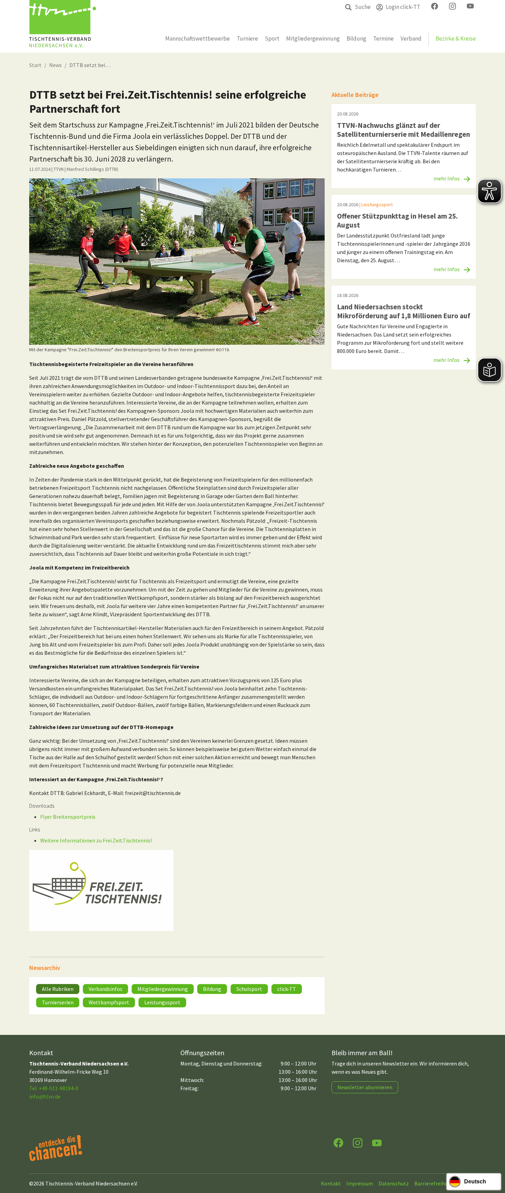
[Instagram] (357, 1142)
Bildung (212, 988)
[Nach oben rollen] (493, 1160)
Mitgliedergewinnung (162, 988)
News (55, 65)
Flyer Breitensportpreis (68, 816)
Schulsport (249, 988)
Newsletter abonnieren (364, 1087)
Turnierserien (58, 1002)
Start (35, 65)
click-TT (286, 988)
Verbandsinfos (105, 988)
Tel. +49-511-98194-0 (53, 1088)
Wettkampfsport (109, 1002)
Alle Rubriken (58, 988)
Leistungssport (162, 1002)
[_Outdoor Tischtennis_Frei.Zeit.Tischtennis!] (177, 261)
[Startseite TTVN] (62, 26)
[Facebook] (338, 1142)
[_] (101, 890)
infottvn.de (44, 1096)
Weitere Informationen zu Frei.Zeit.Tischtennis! (96, 840)
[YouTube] (376, 1142)
